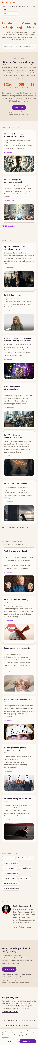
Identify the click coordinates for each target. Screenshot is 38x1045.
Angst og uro (9, 858)
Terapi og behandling (11, 888)
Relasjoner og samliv (11, 863)
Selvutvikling (26, 868)
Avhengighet (25, 878)
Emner (4, 9)
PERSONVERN (27, 1025)
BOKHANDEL (13, 7)
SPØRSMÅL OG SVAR (29, 1021)
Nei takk (10, 1041)
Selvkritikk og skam (25, 858)
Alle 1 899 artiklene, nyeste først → (15, 527)
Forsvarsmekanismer (11, 873)
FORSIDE (4, 7)
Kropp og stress (10, 878)
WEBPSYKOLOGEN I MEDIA (11, 1025)
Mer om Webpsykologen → (23, 927)
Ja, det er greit (27, 1041)
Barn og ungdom (10, 868)
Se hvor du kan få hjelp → (10, 1011)
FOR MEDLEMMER (24, 7)
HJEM (4, 1021)
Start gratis (19, 107)
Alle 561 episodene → (9, 226)
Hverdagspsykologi (11, 883)
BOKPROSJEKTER (14, 1021)
